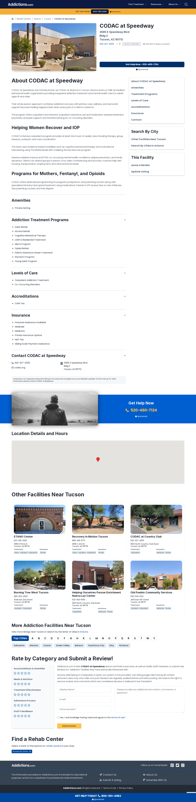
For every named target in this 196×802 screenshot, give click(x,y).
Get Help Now (83, 11)
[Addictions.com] (12, 19)
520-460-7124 (143, 410)
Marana (34, 645)
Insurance (137, 113)
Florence (123, 645)
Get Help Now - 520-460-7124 (142, 64)
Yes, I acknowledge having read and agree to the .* (92, 717)
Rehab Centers (24, 19)
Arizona (37, 19)
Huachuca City (96, 645)
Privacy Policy (126, 788)
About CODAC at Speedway (148, 81)
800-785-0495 (100, 11)
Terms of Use (109, 788)
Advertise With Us (156, 780)
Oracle (47, 645)
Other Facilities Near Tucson (148, 139)
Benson (79, 645)
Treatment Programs (144, 94)
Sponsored (116, 12)
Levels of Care (139, 100)
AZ (113, 39)
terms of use (117, 717)
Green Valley (63, 645)
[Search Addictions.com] (186, 4)
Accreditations (140, 107)
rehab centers (53, 745)
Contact (136, 119)
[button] (98, 459)
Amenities (137, 87)
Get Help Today (98, 796)
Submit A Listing (112, 780)
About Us (151, 774)
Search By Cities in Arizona (147, 145)
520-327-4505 (107, 43)
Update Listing (140, 171)
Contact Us (109, 774)
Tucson (47, 19)
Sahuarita (19, 645)
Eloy (112, 645)
